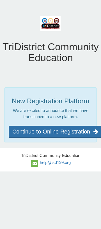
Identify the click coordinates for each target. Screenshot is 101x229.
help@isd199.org (55, 162)
